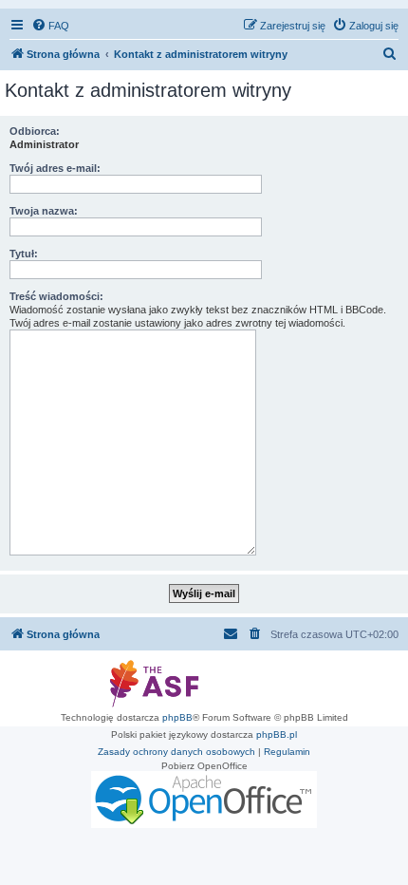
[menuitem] (50, 25)
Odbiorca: (34, 131)
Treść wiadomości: (56, 296)
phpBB (177, 717)
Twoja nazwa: (43, 211)
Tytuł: (23, 253)
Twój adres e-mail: (55, 168)
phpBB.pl (276, 734)
